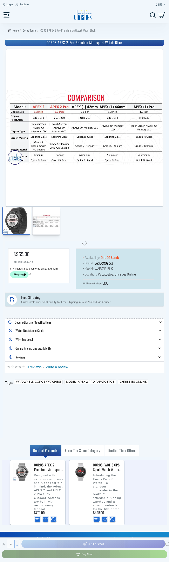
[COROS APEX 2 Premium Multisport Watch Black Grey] (21, 472)
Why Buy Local (24, 339)
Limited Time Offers (122, 450)
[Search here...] (152, 15)
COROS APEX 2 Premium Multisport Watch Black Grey (48, 467)
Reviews (20, 357)
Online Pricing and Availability (33, 348)
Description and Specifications (33, 322)
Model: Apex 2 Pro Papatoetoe (90, 381)
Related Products (45, 450)
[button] (3, 221)
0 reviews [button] (34, 367)
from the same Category (82, 450)
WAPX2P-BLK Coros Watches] (38, 381)
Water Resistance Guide (29, 330)
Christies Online (133, 381)
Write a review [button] (57, 367)
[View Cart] (162, 15)
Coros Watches (104, 263)
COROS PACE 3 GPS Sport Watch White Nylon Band (106, 467)
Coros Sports (29, 30)
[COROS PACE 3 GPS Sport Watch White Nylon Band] (80, 472)
